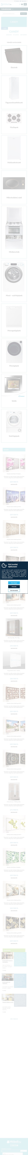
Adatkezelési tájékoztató (7, 577)
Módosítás (14, 586)
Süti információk (14, 590)
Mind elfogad (14, 582)
